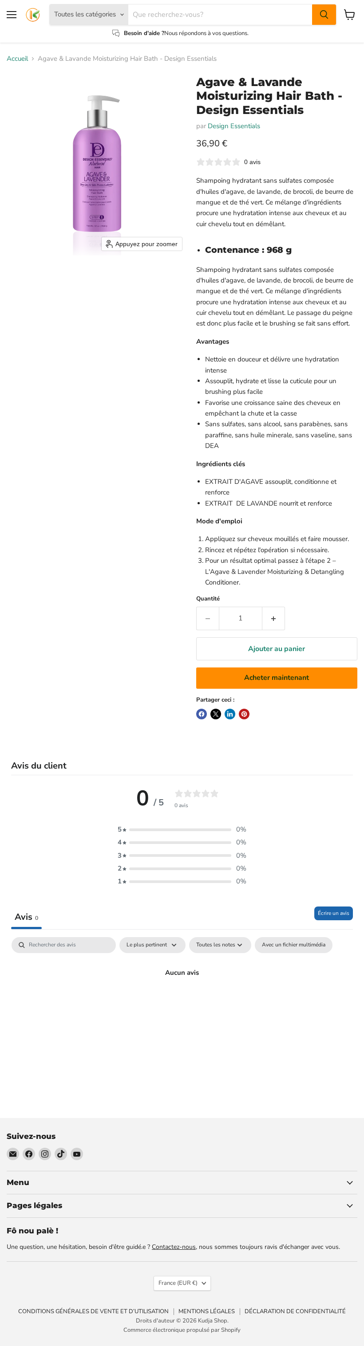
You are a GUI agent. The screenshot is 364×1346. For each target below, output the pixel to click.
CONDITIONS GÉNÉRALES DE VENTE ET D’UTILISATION (93, 1311)
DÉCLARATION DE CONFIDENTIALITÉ (295, 1311)
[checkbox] (293, 945)
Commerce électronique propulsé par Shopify (182, 1330)
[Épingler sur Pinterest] (244, 714)
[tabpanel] (182, 1003)
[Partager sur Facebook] (201, 714)
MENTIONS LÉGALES (206, 1311)
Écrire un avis (333, 913)
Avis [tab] (26, 917)
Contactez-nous (174, 1247)
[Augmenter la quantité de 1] (273, 618)
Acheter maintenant (276, 678)
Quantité (208, 599)
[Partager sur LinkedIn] (230, 714)
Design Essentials (234, 126)
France (178, 1283)
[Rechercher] (324, 14)
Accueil (17, 59)
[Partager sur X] (215, 714)
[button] (182, 829)
